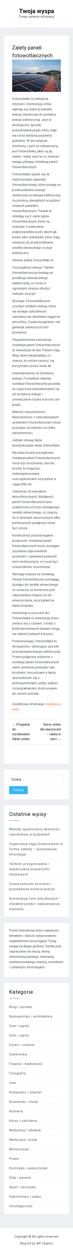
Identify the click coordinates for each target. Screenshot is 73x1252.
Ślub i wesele (20, 1178)
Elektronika (18, 1054)
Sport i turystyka (22, 1187)
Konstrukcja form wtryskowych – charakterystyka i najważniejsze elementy (35, 904)
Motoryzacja (19, 1149)
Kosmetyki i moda (23, 1102)
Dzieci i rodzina (21, 1045)
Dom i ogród (19, 1026)
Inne (12, 1083)
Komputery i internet (25, 1092)
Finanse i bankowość (26, 1064)
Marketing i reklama (25, 1130)
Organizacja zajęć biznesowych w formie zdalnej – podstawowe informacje (36, 849)
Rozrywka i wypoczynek (28, 1168)
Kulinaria (16, 1111)
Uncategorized (20, 1206)
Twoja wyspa (36, 11)
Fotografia (17, 1073)
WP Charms (44, 1243)
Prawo (14, 1159)
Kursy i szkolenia (23, 1121)
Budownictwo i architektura (30, 1016)
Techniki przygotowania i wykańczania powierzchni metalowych (29, 869)
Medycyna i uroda (23, 1140)
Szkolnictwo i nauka (25, 1197)
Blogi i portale (20, 1007)
